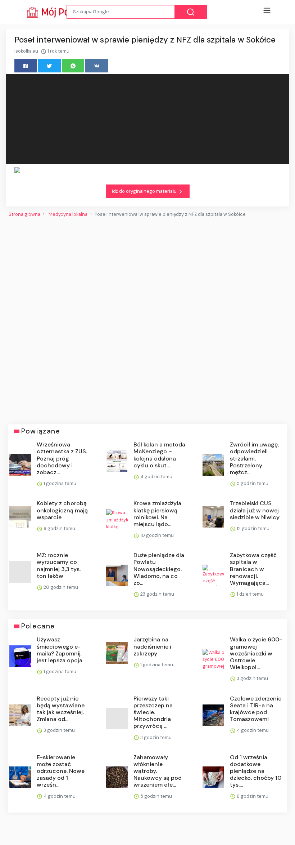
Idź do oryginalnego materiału (145, 191)
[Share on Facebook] (25, 65)
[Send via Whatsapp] (73, 65)
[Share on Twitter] (49, 65)
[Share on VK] (96, 65)
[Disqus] (147, 318)
